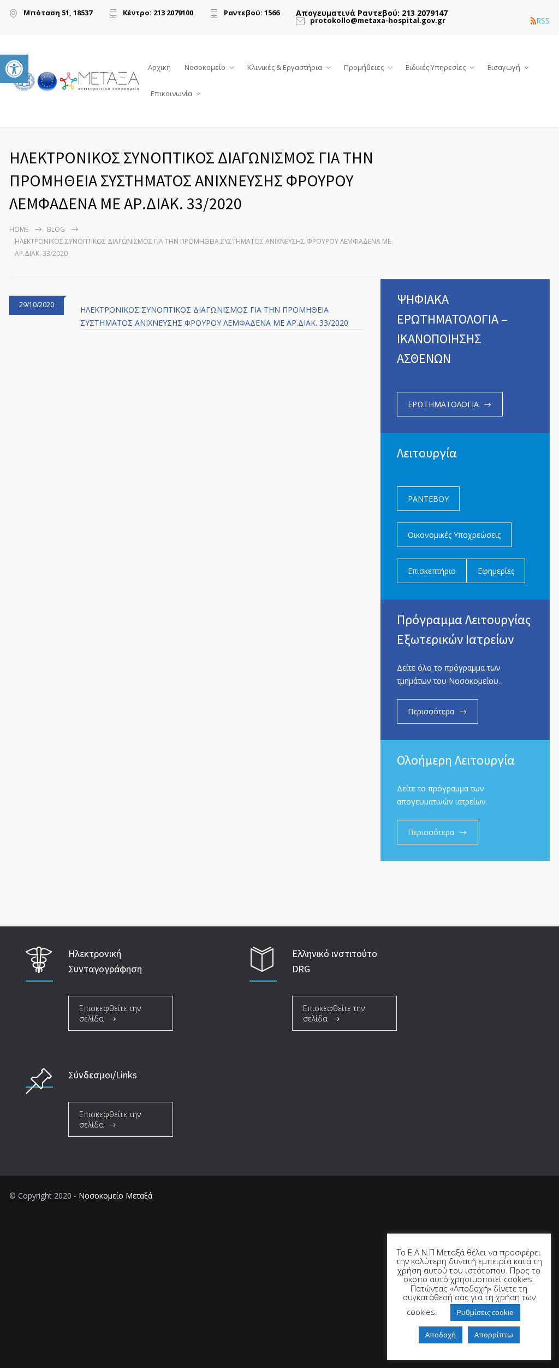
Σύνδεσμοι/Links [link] (102, 1074)
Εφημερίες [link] (496, 571)
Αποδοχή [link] (440, 1335)
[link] (14, 69)
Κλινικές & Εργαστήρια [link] (284, 67)
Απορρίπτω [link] (493, 1335)
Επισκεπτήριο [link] (432, 571)
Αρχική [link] (159, 67)
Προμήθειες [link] (364, 67)
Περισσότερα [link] (431, 711)
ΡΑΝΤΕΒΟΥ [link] (428, 499)
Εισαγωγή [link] (503, 67)
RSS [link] (543, 21)
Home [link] (18, 229)
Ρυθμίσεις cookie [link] (485, 1312)
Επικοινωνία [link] (171, 93)
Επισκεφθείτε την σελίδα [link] (110, 1013)
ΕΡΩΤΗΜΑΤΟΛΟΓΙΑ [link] (443, 404)
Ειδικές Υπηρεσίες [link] (436, 67)
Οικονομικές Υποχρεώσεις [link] (454, 535)
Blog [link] (56, 229)
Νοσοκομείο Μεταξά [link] (115, 1195)
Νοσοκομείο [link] (205, 67)
